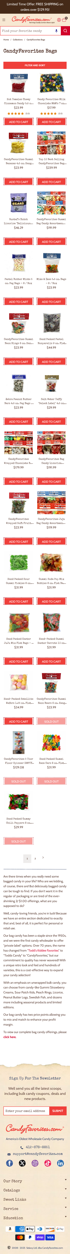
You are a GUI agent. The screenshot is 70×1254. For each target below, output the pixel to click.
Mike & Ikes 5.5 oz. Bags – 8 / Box (51, 281)
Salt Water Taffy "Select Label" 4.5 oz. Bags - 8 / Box (51, 401)
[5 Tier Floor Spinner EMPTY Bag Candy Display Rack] (18, 742)
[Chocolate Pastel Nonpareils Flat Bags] (51, 322)
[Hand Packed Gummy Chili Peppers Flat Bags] (18, 802)
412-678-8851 (38, 1147)
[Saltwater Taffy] (51, 382)
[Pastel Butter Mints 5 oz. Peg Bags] (18, 262)
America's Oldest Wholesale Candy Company (35, 1139)
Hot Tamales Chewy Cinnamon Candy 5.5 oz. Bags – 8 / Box (18, 101)
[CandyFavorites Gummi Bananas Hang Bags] (18, 142)
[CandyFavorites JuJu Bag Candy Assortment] (51, 502)
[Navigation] (3, 20)
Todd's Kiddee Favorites (43, 950)
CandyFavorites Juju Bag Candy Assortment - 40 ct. (51, 521)
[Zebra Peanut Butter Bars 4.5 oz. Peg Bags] (18, 382)
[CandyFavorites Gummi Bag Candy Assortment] (51, 203)
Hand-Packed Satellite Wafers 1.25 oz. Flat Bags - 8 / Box (18, 701)
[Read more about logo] (35, 1134)
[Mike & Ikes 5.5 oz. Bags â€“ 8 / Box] (51, 262)
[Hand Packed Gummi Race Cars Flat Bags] (51, 742)
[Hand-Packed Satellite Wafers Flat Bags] (18, 682)
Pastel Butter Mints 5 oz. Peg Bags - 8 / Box (18, 281)
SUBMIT (57, 1111)
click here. (9, 1037)
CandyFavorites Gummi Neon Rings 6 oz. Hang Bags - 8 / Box (18, 341)
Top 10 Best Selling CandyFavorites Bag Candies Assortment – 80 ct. (51, 161)
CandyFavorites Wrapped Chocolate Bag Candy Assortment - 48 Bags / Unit (18, 461)
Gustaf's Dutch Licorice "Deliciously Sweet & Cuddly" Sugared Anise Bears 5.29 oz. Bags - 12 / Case (18, 221)
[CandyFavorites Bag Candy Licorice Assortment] (51, 442)
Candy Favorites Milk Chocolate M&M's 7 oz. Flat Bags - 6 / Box (51, 101)
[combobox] (35, 30)
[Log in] (59, 20)
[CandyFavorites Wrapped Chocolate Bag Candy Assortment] (18, 442)
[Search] (65, 30)
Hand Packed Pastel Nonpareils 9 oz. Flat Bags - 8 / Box (51, 341)
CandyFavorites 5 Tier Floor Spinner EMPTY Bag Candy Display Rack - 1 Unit (19, 761)
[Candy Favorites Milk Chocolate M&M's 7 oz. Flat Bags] (51, 82)
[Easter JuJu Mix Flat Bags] (18, 622)
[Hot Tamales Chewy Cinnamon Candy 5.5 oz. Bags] (18, 82)
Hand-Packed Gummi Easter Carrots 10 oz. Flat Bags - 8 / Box (51, 641)
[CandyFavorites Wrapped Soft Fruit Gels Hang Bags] (18, 502)
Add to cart (18, 122)
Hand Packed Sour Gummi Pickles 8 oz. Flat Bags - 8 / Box (18, 581)
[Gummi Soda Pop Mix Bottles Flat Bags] (51, 562)
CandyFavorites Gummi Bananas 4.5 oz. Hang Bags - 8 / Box (18, 161)
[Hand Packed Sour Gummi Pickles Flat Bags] (18, 562)
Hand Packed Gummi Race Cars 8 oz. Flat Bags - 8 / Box (51, 761)
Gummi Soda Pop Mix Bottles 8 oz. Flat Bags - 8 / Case (51, 581)
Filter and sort (35, 65)
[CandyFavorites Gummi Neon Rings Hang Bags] (18, 322)
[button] (56, 30)
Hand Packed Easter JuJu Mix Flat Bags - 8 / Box (18, 641)
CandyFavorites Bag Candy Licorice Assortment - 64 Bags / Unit (51, 461)
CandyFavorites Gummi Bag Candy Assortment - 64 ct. (51, 221)
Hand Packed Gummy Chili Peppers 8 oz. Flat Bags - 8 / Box (18, 821)
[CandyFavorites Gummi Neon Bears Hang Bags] (51, 682)
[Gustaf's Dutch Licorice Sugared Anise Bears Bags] (18, 203)
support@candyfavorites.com (38, 1154)
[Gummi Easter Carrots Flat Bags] (51, 622)
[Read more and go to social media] (9, 1163)
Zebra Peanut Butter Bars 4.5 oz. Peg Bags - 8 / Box (18, 401)
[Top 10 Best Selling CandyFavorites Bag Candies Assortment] (51, 142)
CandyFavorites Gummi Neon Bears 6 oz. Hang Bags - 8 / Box (51, 701)
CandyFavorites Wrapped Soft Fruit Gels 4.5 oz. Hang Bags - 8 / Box (19, 521)
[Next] (43, 858)
